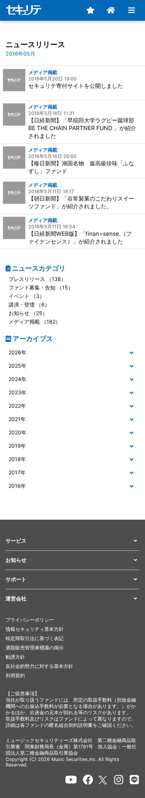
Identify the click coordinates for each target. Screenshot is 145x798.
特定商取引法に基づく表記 (35, 638)
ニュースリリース (35, 44)
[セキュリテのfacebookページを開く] (88, 780)
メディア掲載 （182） (35, 321)
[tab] (72, 353)
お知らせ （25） (28, 313)
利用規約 (15, 675)
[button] (72, 352)
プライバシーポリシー (30, 620)
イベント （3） (27, 296)
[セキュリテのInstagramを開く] (118, 780)
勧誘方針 (15, 657)
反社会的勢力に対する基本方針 (39, 666)
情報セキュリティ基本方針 (35, 629)
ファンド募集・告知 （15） (41, 287)
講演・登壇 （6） (29, 304)
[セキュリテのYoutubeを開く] (71, 780)
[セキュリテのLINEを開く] (134, 780)
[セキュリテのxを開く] (103, 780)
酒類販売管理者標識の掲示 (35, 647)
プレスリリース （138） (37, 279)
